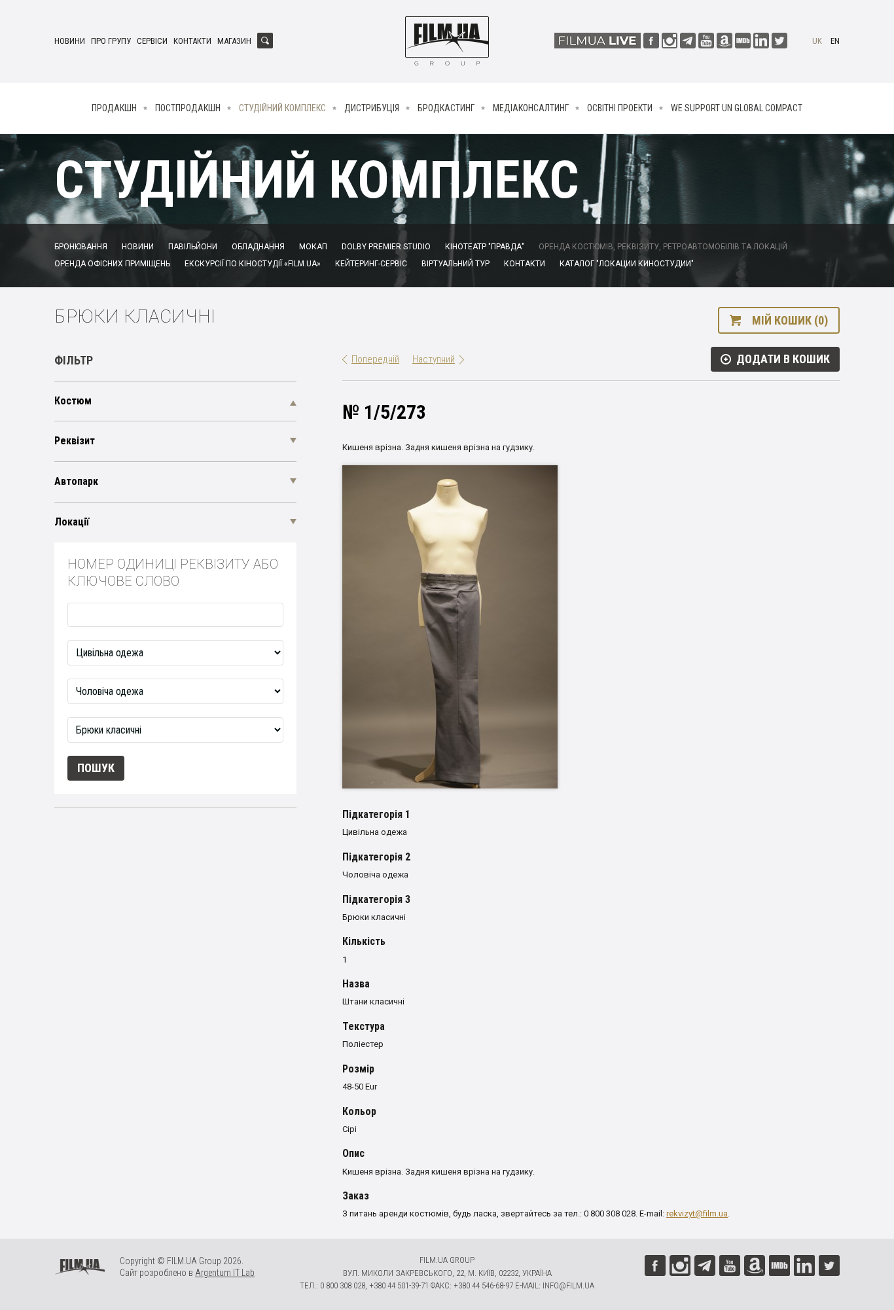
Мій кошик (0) (790, 320)
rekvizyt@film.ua (697, 1213)
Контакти (192, 41)
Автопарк (76, 481)
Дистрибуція (371, 108)
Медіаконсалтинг (531, 108)
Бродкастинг (446, 108)
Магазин (234, 41)
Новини (69, 41)
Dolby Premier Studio (386, 246)
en (835, 41)
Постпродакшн (188, 108)
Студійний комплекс (282, 108)
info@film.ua (568, 1285)
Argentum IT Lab (225, 1272)
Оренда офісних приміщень (112, 263)
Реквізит (74, 440)
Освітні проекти (620, 108)
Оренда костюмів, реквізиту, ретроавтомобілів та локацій (663, 246)
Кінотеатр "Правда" (484, 246)
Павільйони (192, 246)
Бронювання (80, 246)
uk (817, 41)
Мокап (313, 246)
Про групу (111, 41)
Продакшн (114, 108)
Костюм (73, 401)
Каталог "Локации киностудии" (627, 263)
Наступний (433, 359)
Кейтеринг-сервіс (371, 263)
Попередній (375, 359)
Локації (71, 522)
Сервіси (152, 41)
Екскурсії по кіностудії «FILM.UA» (253, 263)
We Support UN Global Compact (736, 108)
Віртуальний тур (455, 263)
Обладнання (258, 246)
